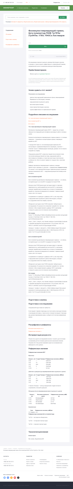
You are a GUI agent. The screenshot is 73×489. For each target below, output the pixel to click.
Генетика (15, 448)
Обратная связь (30, 465)
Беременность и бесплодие (24, 448)
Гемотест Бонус (43, 463)
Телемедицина (43, 459)
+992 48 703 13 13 (9, 2)
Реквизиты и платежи (61, 467)
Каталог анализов (30, 459)
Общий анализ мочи (28, 21)
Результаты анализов (44, 461)
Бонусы (65, 2)
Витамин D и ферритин (17, 21)
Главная (5, 448)
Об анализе (8, 34)
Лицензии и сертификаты (62, 465)
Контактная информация (61, 463)
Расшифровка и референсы (12, 44)
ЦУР (68, 475)
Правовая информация (60, 475)
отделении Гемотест (44, 74)
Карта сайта (40, 475)
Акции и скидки (29, 461)
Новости (58, 461)
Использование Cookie (64, 477)
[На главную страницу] (8, 8)
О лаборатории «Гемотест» (62, 459)
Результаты (57, 2)
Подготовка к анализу (11, 39)
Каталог (10, 448)
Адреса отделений (30, 463)
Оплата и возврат (49, 475)
